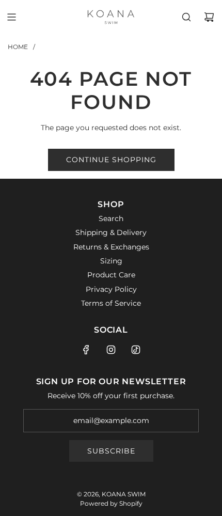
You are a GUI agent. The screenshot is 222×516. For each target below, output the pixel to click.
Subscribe (111, 451)
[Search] (186, 17)
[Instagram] (111, 349)
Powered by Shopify (111, 503)
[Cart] (209, 17)
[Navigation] (11, 17)
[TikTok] (135, 349)
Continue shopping (111, 159)
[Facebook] (86, 349)
